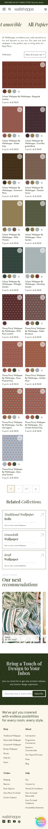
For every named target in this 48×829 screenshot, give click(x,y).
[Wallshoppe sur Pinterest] (19, 821)
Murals (6, 753)
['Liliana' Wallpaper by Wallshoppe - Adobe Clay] (12, 119)
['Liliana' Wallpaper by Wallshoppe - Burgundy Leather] (24, 74)
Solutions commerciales (31, 749)
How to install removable (31, 794)
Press (27, 759)
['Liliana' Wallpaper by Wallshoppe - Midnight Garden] (12, 260)
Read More (7, 46)
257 (26, 488)
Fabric (5, 762)
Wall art (6, 757)
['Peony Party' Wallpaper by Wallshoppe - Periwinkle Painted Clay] (35, 401)
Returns (6, 783)
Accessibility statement (34, 807)
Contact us (30, 783)
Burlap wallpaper (10, 748)
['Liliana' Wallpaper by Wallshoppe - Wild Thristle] (9, 91)
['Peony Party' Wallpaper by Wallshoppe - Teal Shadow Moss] (37, 323)
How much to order (12, 792)
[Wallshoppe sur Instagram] (4, 822)
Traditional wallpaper (12, 735)
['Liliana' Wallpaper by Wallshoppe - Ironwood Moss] (12, 166)
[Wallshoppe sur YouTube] (14, 822)
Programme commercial (30, 741)
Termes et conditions (34, 788)
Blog (27, 763)
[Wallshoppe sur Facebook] (9, 822)
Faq (26, 779)
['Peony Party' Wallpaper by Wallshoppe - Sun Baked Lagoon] (12, 401)
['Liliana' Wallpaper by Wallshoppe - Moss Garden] (35, 213)
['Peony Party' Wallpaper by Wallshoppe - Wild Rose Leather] (12, 307)
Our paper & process (33, 754)
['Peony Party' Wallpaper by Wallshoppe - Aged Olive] (32, 323)
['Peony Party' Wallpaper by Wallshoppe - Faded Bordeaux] (35, 307)
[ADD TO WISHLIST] (42, 64)
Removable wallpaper (12, 739)
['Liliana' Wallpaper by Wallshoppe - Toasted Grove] (35, 166)
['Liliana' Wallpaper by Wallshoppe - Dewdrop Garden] (14, 91)
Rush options (9, 788)
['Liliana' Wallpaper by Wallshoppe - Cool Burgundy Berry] (35, 119)
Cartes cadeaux (10, 797)
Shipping (6, 779)
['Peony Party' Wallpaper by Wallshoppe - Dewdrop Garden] (37, 370)
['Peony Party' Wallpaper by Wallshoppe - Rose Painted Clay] (12, 354)
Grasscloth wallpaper (12, 744)
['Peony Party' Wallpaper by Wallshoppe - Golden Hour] (9, 370)
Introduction (30, 735)
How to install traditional (31, 801)
